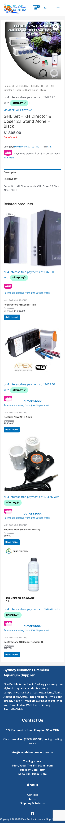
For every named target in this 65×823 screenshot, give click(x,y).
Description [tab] (10, 172)
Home (7, 86)
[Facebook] (32, 813)
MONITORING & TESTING (25, 86)
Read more (11, 429)
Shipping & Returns (32, 803)
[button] (45, 8)
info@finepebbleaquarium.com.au (32, 752)
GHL (49, 146)
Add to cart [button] (11, 317)
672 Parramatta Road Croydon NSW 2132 (32, 730)
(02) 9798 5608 (33, 739)
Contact (32, 794)
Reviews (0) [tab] (11, 178)
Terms (32, 799)
